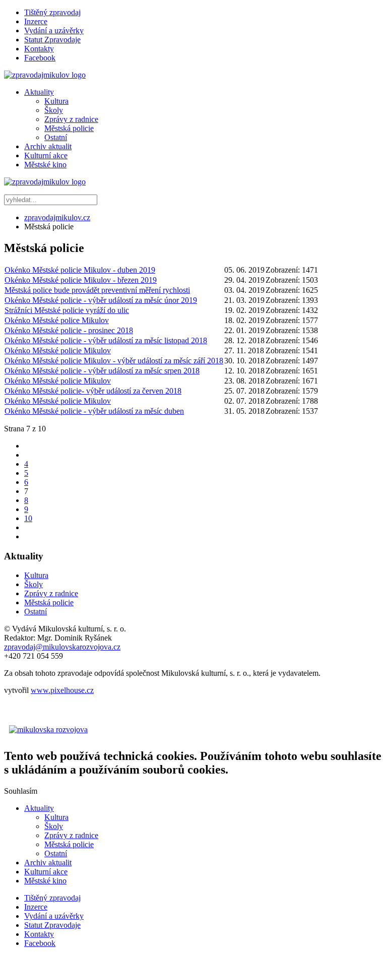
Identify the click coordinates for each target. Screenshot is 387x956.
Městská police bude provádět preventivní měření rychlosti (97, 290)
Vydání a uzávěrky (54, 30)
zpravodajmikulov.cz (57, 217)
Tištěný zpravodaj (52, 12)
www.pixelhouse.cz (62, 690)
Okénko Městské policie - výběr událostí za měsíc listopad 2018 (106, 340)
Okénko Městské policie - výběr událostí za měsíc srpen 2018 (102, 370)
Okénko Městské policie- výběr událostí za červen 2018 (93, 391)
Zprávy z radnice (71, 119)
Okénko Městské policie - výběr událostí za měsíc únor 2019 (101, 300)
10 (28, 518)
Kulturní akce (46, 155)
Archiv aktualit (48, 146)
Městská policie (69, 128)
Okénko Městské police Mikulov (57, 320)
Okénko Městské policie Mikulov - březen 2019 (81, 280)
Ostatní (55, 137)
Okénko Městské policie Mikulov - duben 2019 (80, 270)
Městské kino (45, 164)
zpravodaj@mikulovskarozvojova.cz (62, 647)
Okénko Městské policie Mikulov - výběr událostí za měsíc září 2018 (114, 360)
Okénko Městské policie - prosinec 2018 (69, 330)
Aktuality (39, 92)
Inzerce (35, 21)
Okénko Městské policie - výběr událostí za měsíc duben (94, 411)
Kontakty (39, 48)
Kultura (56, 101)
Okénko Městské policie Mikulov (58, 350)
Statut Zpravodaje (52, 39)
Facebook (39, 57)
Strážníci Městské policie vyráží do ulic (67, 310)
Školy (53, 110)
